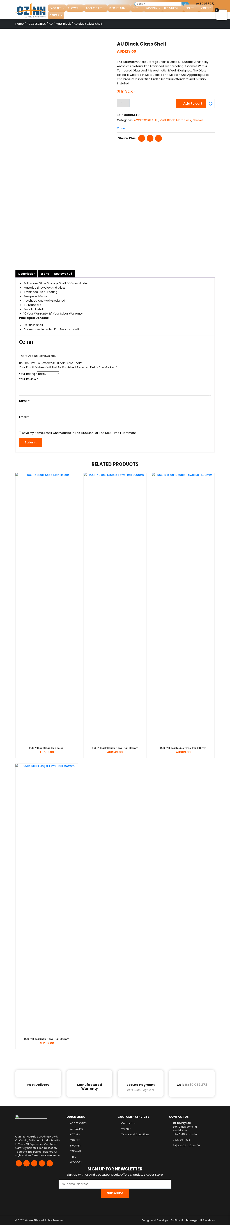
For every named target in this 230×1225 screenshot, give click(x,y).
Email (24, 417)
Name (24, 401)
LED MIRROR (171, 8)
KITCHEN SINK (117, 8)
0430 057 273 (196, 1084)
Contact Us (128, 1123)
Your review (28, 379)
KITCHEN (75, 1134)
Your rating (28, 374)
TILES (135, 8)
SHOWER (73, 8)
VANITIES (206, 8)
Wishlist (126, 1129)
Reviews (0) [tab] (63, 274)
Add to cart (192, 103)
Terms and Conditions (135, 1134)
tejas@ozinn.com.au (186, 1145)
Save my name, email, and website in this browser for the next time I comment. (79, 433)
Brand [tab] (44, 274)
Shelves (198, 120)
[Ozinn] (31, 9)
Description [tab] (26, 274)
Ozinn (121, 128)
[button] (210, 103)
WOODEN (151, 8)
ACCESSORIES (94, 8)
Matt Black (63, 24)
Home (19, 24)
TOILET (189, 8)
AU (51, 24)
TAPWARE (55, 8)
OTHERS (54, 15)
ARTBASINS (76, 1129)
